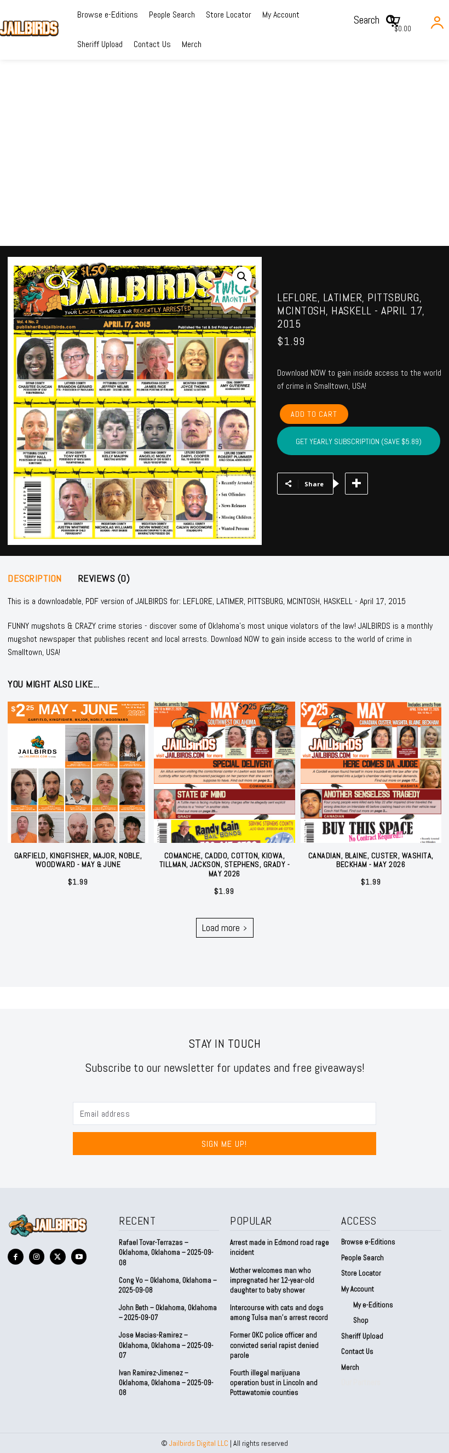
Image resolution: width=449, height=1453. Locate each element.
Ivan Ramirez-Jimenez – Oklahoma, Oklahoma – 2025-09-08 (166, 1382)
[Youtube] (79, 1257)
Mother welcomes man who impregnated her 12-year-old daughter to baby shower (272, 1280)
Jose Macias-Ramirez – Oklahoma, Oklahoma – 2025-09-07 (166, 1344)
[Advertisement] (224, 163)
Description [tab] (35, 578)
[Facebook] (16, 1257)
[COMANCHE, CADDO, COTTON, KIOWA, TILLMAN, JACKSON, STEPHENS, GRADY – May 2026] (224, 772)
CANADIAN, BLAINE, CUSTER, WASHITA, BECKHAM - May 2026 (371, 860)
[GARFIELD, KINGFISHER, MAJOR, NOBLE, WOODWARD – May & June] (78, 772)
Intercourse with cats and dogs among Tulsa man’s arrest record (279, 1312)
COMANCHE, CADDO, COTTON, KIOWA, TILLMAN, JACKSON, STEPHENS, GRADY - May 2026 (224, 865)
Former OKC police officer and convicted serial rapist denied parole (274, 1344)
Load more (221, 927)
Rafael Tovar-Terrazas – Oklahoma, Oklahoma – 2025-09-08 (166, 1252)
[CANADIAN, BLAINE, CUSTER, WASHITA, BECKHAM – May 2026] (371, 772)
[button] (379, 19)
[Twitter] (58, 1257)
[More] (356, 484)
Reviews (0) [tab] (104, 578)
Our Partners (361, 1382)
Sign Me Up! (224, 1144)
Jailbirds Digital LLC (198, 1443)
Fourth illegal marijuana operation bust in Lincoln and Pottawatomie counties (274, 1382)
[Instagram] (37, 1257)
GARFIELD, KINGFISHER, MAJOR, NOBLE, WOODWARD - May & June (78, 860)
